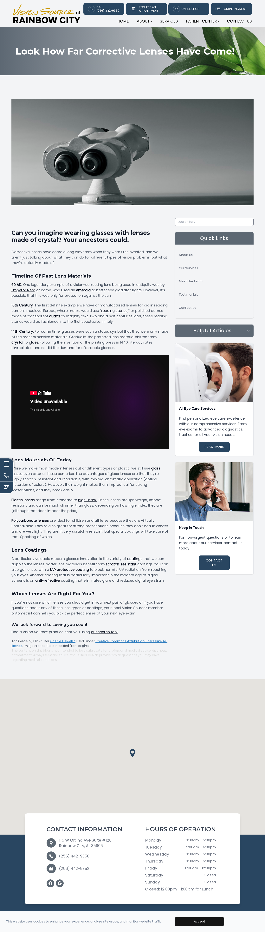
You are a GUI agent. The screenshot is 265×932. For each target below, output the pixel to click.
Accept (199, 921)
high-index (87, 499)
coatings (134, 558)
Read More (214, 446)
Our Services (188, 268)
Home (123, 21)
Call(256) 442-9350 (107, 8)
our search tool (104, 631)
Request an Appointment (148, 8)
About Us (186, 255)
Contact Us (239, 21)
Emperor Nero (23, 290)
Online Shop (190, 9)
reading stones (114, 310)
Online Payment (235, 9)
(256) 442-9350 (74, 856)
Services (169, 21)
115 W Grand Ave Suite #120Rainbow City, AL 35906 (85, 842)
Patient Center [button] (201, 21)
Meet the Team (191, 281)
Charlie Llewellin (62, 641)
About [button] (143, 21)
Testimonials (188, 294)
